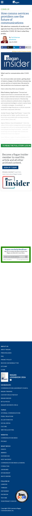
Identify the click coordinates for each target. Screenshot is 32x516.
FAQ (2, 356)
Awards (3, 452)
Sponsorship (5, 473)
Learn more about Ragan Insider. (12, 174)
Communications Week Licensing (13, 463)
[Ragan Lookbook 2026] (13, 377)
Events (3, 449)
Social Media (5, 423)
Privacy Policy (6, 359)
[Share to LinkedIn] (16, 47)
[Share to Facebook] (4, 47)
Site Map (4, 366)
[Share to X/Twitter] (10, 47)
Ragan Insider (6, 398)
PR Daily (4, 441)
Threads (4, 487)
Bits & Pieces (5, 401)
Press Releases (6, 353)
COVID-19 (5, 9)
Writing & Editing (7, 430)
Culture (4, 426)
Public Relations (7, 416)
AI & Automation (7, 420)
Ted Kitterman (15, 37)
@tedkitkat (12, 39)
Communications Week (9, 438)
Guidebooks (5, 456)
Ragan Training (6, 391)
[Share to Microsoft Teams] (22, 47)
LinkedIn (4, 484)
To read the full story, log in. (16, 145)
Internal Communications (10, 413)
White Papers (6, 476)
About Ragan (5, 349)
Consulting (5, 466)
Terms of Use (25, 259)
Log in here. (17, 172)
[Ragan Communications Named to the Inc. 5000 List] (21, 496)
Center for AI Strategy (9, 395)
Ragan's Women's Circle (9, 405)
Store (3, 370)
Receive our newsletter (10, 363)
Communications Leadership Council (14, 388)
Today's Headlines (7, 259)
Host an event (6, 459)
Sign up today (10, 167)
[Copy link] (28, 47)
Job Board (4, 469)
